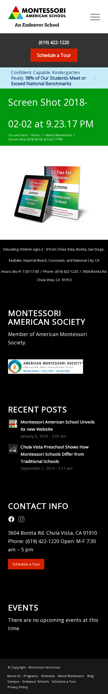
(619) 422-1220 (54, 42)
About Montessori (59, 135)
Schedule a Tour (54, 55)
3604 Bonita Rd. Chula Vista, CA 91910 (52, 532)
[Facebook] (11, 521)
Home (35, 135)
